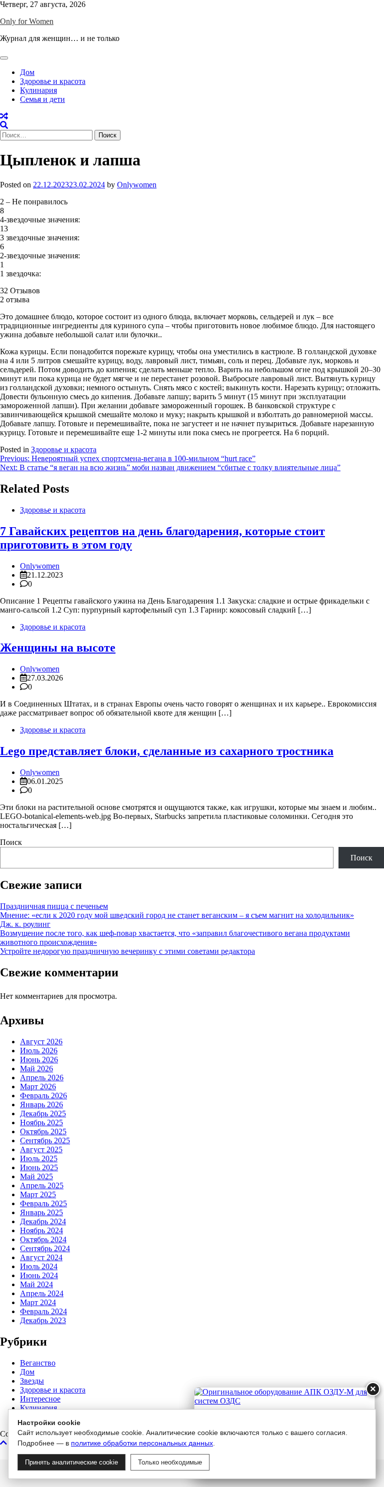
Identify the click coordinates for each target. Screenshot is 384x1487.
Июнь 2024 (39, 1275)
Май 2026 (36, 1068)
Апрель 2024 (42, 1293)
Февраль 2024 (43, 1311)
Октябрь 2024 (43, 1239)
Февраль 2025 (43, 1203)
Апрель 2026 (42, 1077)
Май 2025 (36, 1176)
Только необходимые (170, 1462)
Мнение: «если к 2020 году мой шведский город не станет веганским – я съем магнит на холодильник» (177, 915)
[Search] (4, 125)
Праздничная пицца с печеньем (54, 906)
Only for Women (27, 21)
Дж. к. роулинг (25, 924)
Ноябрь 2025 (41, 1122)
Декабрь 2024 (43, 1221)
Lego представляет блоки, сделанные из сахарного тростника (167, 750)
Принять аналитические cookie (71, 1462)
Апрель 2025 (42, 1185)
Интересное (40, 1399)
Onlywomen (136, 184)
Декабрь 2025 (43, 1113)
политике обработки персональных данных (142, 1443)
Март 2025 (38, 1194)
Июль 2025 (39, 1158)
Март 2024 (38, 1302)
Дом (27, 72)
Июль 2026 (39, 1050)
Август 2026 (41, 1041)
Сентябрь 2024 (45, 1248)
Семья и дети (42, 99)
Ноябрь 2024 (41, 1230)
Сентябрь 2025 (45, 1140)
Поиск (11, 842)
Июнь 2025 (39, 1167)
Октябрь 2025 (43, 1131)
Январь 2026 (41, 1104)
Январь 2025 (41, 1212)
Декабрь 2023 (43, 1320)
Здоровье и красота (53, 81)
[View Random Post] (4, 116)
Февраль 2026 (43, 1095)
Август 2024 (41, 1257)
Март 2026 (38, 1086)
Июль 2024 (39, 1266)
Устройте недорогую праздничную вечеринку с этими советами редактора (127, 951)
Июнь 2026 (39, 1059)
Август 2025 (41, 1149)
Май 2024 (36, 1284)
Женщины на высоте (58, 647)
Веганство (38, 1363)
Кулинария (38, 90)
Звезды (32, 1381)
